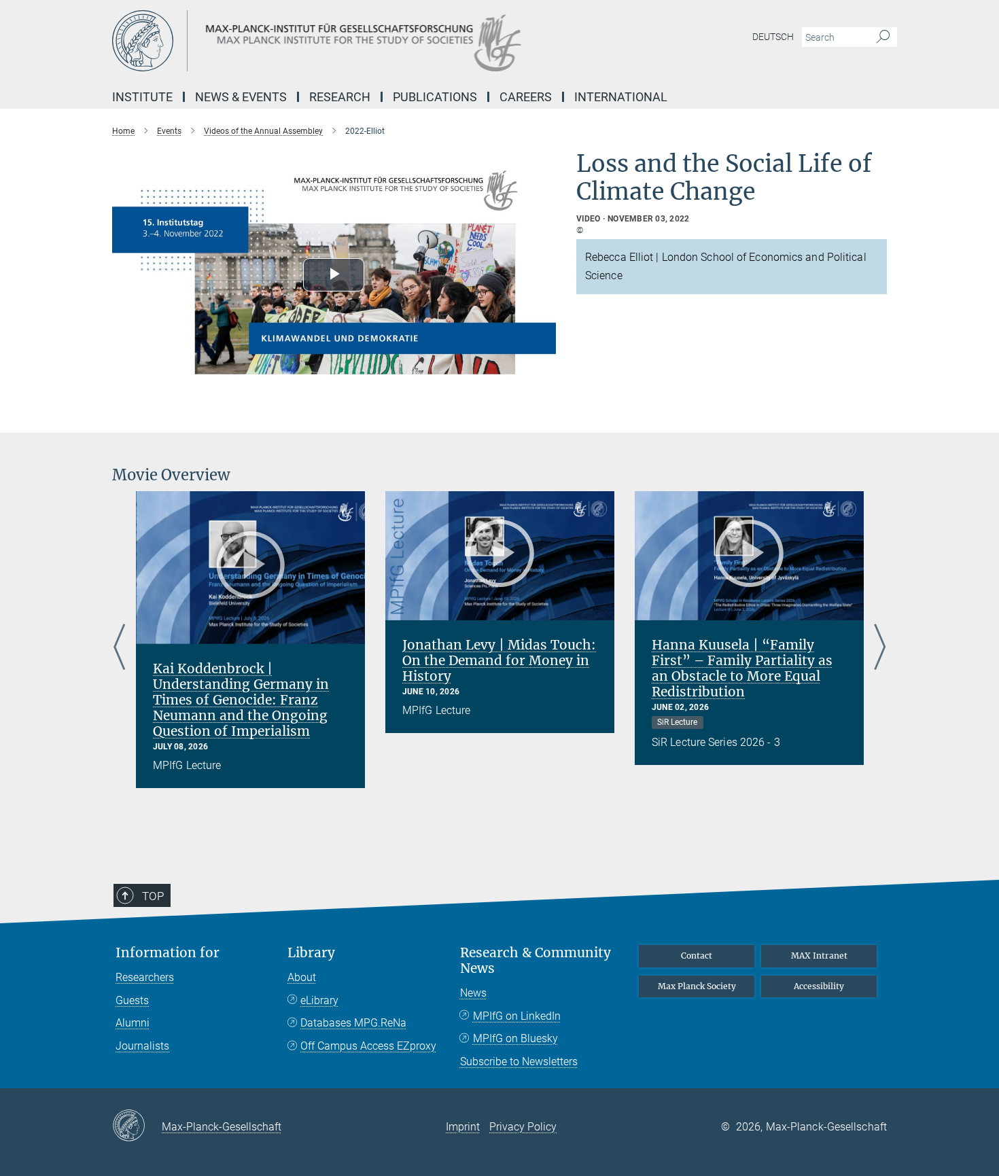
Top (153, 896)
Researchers (145, 977)
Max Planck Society (697, 986)
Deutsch (773, 36)
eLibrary (319, 1000)
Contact (696, 955)
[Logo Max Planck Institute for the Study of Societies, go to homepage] (367, 40)
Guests (132, 1000)
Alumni (133, 1022)
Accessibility (819, 986)
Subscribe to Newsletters (519, 1061)
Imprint (463, 1126)
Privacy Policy (523, 1126)
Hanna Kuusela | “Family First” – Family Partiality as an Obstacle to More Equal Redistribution (742, 668)
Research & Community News (535, 960)
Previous (119, 647)
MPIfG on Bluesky (515, 1038)
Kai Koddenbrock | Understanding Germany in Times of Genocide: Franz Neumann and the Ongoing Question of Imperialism (241, 699)
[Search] (883, 37)
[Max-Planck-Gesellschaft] (137, 1126)
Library (311, 953)
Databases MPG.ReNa (353, 1022)
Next (879, 647)
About (301, 977)
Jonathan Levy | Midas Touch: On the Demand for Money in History (499, 660)
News (473, 992)
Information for (168, 953)
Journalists (142, 1045)
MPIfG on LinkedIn (517, 1016)
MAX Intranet (819, 955)
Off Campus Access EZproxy (368, 1045)
